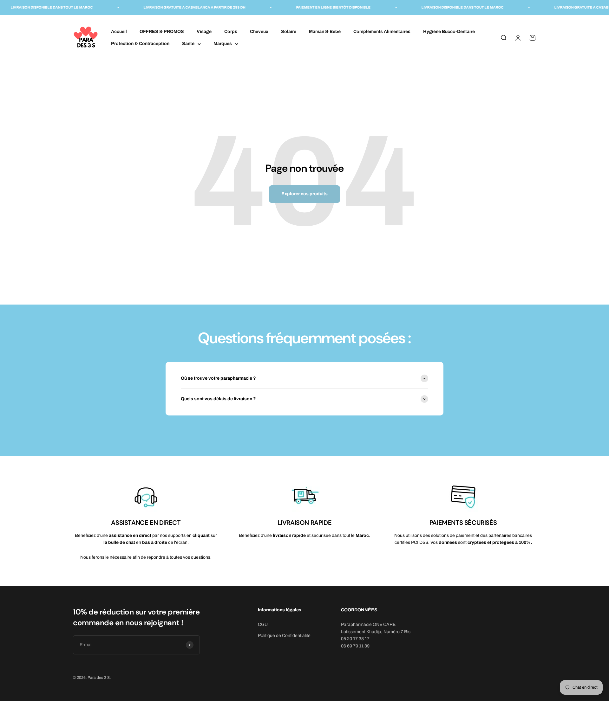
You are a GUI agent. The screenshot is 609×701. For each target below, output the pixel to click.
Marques (222, 43)
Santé (188, 43)
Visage (204, 31)
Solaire (288, 31)
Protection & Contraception (140, 43)
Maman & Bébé (325, 31)
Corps (230, 31)
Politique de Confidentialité (284, 635)
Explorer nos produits (304, 193)
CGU (263, 624)
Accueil (119, 31)
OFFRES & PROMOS (162, 31)
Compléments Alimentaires (381, 31)
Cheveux (259, 31)
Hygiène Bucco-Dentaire (449, 31)
